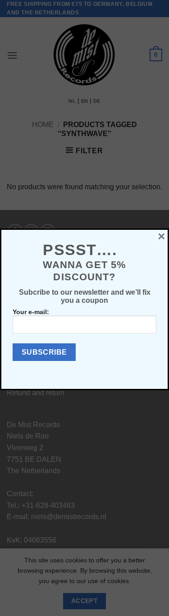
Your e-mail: (31, 311)
